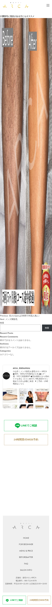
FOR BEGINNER (26, 544)
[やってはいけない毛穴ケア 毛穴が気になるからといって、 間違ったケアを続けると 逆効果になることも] (26, 395)
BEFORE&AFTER (26, 557)
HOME (26, 538)
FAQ (26, 563)
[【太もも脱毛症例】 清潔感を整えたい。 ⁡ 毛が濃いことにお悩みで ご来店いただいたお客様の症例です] (10, 395)
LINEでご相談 (29, 425)
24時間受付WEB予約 (26, 439)
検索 (2, 323)
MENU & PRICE (26, 551)
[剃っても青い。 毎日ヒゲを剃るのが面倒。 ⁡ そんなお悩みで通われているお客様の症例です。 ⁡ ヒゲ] (42, 395)
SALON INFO (26, 570)
